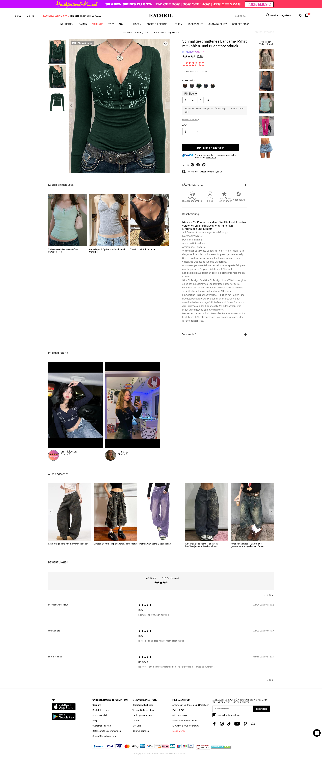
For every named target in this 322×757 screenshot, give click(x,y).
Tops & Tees (158, 33)
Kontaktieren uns (100, 710)
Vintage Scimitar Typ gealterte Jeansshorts (115, 543)
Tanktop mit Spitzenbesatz (143, 249)
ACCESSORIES (195, 24)
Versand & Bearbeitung (143, 710)
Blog (94, 720)
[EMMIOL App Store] (64, 709)
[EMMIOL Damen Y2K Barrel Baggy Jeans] (160, 511)
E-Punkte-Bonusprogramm (185, 725)
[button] (71, 105)
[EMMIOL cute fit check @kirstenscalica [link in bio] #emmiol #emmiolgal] (75, 411)
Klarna (135, 720)
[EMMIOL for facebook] (214, 723)
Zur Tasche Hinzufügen (210, 147)
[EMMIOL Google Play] (64, 719)
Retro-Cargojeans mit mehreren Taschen (68, 543)
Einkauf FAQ (178, 710)
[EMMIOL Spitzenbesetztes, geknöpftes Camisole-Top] (67, 220)
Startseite (127, 33)
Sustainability (217, 24)
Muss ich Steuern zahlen (184, 720)
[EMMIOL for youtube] (237, 723)
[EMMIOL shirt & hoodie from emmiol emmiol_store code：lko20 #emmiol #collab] (132, 411)
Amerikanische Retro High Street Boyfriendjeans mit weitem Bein (201, 545)
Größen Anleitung (190, 119)
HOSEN (137, 24)
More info (211, 157)
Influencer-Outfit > (193, 51)
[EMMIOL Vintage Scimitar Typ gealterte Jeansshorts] (115, 511)
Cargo (124, 24)
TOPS (111, 24)
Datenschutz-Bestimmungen (106, 731)
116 (200, 56)
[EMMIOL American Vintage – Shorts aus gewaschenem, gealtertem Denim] (252, 511)
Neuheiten (66, 24)
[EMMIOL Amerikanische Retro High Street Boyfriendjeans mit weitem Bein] (206, 511)
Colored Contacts (141, 731)
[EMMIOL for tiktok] (229, 723)
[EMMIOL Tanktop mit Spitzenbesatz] (149, 220)
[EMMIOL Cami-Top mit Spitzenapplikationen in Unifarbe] (108, 220)
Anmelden (274, 15)
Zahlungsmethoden (142, 715)
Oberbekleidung (157, 24)
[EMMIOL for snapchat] (253, 723)
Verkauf (97, 24)
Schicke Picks (241, 24)
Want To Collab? (100, 715)
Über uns (96, 705)
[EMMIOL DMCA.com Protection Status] (221, 748)
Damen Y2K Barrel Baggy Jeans (155, 543)
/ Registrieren (284, 15)
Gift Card (136, 725)
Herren (177, 24)
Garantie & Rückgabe (142, 705)
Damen (83, 24)
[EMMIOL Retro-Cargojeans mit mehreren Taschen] (69, 511)
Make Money (178, 731)
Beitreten (261, 708)
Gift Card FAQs (179, 715)
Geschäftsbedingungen (104, 736)
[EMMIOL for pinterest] (245, 723)
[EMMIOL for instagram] (222, 723)
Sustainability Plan (101, 725)
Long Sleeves (173, 33)
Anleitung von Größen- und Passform (190, 705)
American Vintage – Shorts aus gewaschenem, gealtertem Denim (247, 545)
